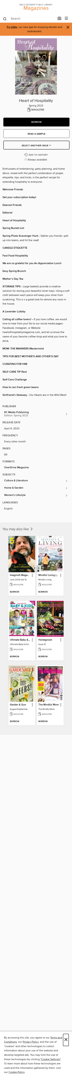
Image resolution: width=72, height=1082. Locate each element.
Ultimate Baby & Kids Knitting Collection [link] (20, 639)
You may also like (16, 529)
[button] (36, 122)
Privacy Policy (31, 1042)
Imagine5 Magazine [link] (20, 575)
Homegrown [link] (45, 639)
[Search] (5, 18)
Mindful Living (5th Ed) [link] (48, 575)
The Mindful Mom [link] (48, 704)
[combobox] (29, 19)
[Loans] (59, 19)
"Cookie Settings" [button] (50, 1059)
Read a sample (36, 133)
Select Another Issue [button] (35, 145)
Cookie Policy (16, 1072)
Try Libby (12, 27)
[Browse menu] (66, 18)
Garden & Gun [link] (18, 704)
